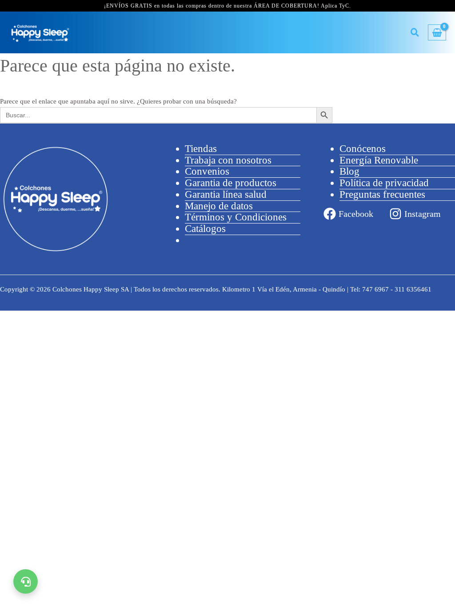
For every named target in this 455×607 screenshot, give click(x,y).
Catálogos (205, 228)
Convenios (207, 171)
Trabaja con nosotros (228, 160)
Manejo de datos (219, 206)
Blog (349, 171)
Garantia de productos (230, 182)
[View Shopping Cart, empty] (437, 32)
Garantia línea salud (226, 194)
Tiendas (201, 148)
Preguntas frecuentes (382, 194)
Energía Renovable (378, 160)
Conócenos (362, 148)
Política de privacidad (384, 182)
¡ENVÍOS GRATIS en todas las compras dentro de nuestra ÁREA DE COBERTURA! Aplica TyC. (227, 6)
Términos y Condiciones (236, 217)
